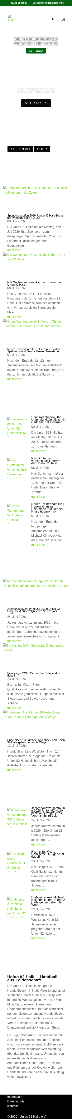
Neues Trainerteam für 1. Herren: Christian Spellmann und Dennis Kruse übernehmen (33, 350)
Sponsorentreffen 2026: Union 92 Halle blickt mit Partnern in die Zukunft (35, 216)
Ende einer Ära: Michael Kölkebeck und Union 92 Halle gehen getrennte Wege (36, 741)
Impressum (14, 1096)
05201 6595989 (19, 3)
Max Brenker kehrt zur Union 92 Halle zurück (36, 41)
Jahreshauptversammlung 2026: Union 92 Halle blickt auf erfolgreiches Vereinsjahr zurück (33, 611)
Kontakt (12, 1106)
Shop (42, 149)
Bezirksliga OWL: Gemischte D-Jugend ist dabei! (33, 674)
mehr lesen (36, 103)
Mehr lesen (36, 50)
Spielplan (20, 149)
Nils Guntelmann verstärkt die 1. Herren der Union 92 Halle (34, 283)
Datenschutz (15, 1101)
